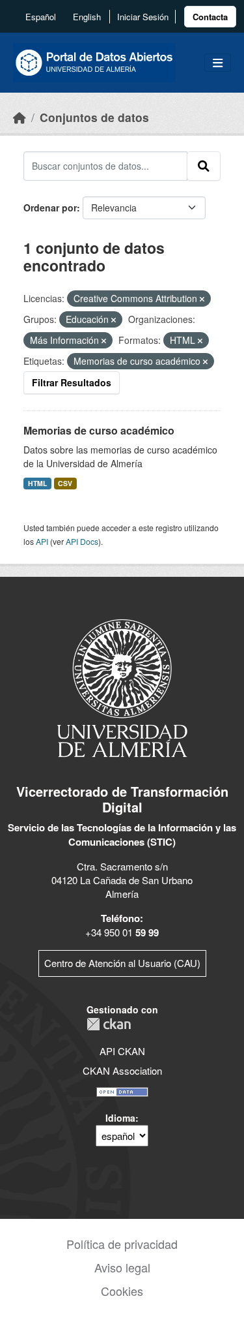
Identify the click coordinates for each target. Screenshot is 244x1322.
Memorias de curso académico (98, 430)
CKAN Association (122, 1070)
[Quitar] (202, 299)
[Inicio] (19, 117)
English (87, 16)
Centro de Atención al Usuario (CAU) (122, 963)
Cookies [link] (122, 1290)
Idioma (120, 1117)
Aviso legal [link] (122, 1267)
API (42, 541)
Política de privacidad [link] (122, 1243)
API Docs (82, 541)
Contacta (210, 16)
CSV (65, 483)
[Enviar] (204, 165)
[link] (210, 16)
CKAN (109, 1024)
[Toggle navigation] (217, 63)
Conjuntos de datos (94, 117)
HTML (37, 483)
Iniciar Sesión (143, 16)
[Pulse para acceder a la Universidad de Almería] (122, 687)
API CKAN (122, 1051)
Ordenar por (50, 207)
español (40, 16)
